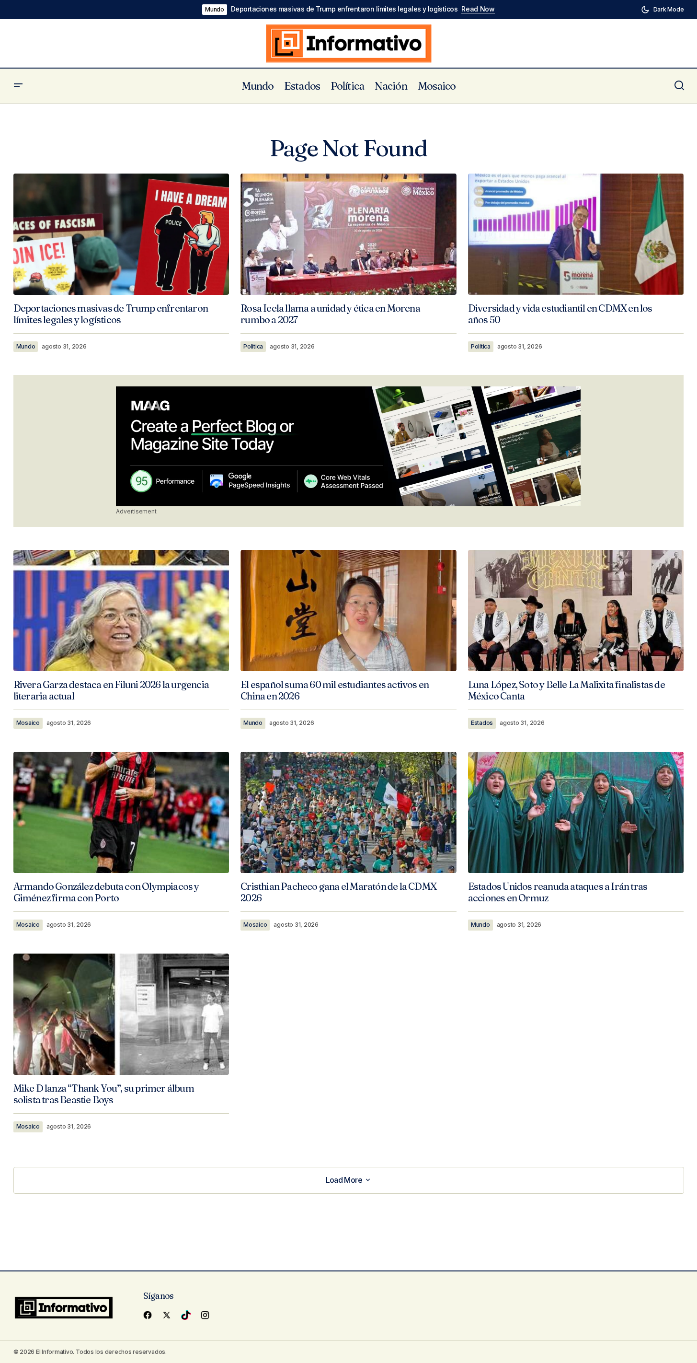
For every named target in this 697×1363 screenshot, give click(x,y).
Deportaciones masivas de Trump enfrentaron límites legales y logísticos (344, 9)
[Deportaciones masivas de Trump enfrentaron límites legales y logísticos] (121, 234)
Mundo (214, 9)
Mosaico (28, 722)
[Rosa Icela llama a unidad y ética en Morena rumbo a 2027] (348, 234)
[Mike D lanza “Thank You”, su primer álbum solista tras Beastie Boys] (121, 1014)
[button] (662, 9)
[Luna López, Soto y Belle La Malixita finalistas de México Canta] (576, 610)
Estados (482, 722)
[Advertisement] (348, 446)
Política (253, 346)
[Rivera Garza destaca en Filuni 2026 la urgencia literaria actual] (121, 610)
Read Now (478, 9)
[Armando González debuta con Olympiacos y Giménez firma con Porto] (121, 812)
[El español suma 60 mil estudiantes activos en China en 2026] (348, 611)
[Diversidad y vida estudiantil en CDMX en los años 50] (576, 234)
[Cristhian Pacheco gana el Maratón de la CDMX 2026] (348, 813)
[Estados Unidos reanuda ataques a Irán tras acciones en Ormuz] (576, 812)
